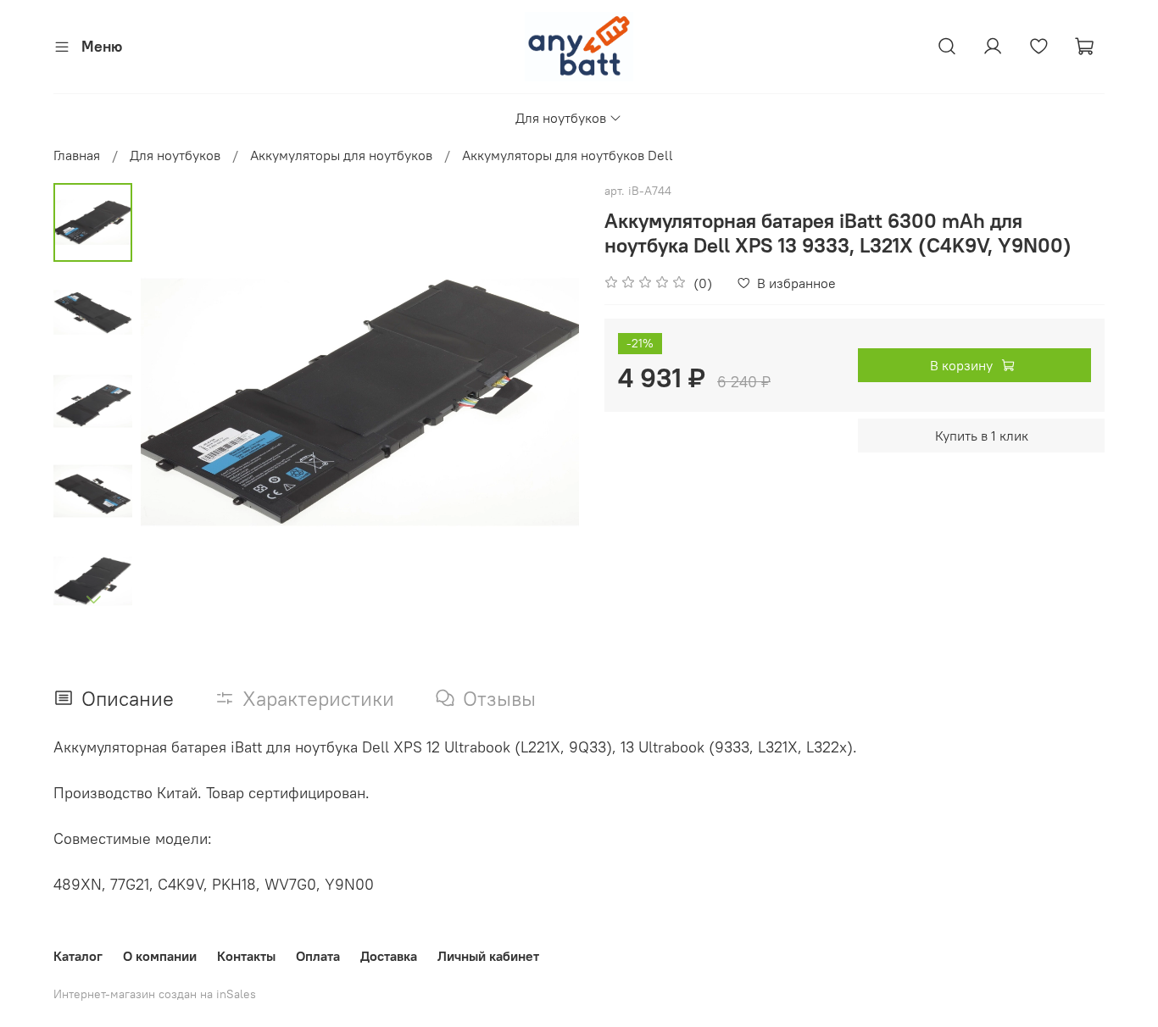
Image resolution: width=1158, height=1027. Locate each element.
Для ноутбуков (560, 117)
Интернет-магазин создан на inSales (154, 994)
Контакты (246, 955)
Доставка (388, 955)
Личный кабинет (488, 955)
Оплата (318, 955)
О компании (160, 955)
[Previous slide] (174, 401)
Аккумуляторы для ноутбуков (341, 155)
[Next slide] (93, 599)
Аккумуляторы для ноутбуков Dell (567, 155)
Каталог (78, 955)
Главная (76, 155)
